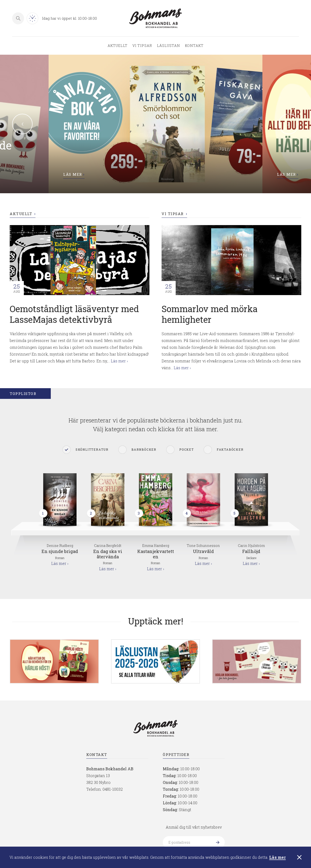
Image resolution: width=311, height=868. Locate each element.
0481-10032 (113, 789)
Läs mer (277, 857)
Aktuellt (118, 46)
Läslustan (168, 46)
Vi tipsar (142, 46)
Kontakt (194, 46)
